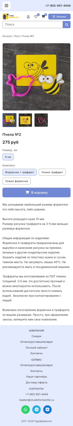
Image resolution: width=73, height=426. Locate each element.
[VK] (47, 409)
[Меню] (6, 6)
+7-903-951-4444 (58, 5)
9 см (8, 156)
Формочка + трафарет (19, 172)
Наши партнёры (36, 376)
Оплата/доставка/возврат (36, 341)
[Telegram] (36, 409)
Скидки (36, 336)
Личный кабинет (36, 347)
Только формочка (16, 181)
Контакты (36, 353)
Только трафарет (52, 172)
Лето (17, 36)
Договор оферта (36, 382)
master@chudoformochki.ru (36, 399)
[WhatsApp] (25, 409)
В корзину (39, 192)
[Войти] (29, 16)
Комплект (8, 165)
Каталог (61, 16)
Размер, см (9, 150)
